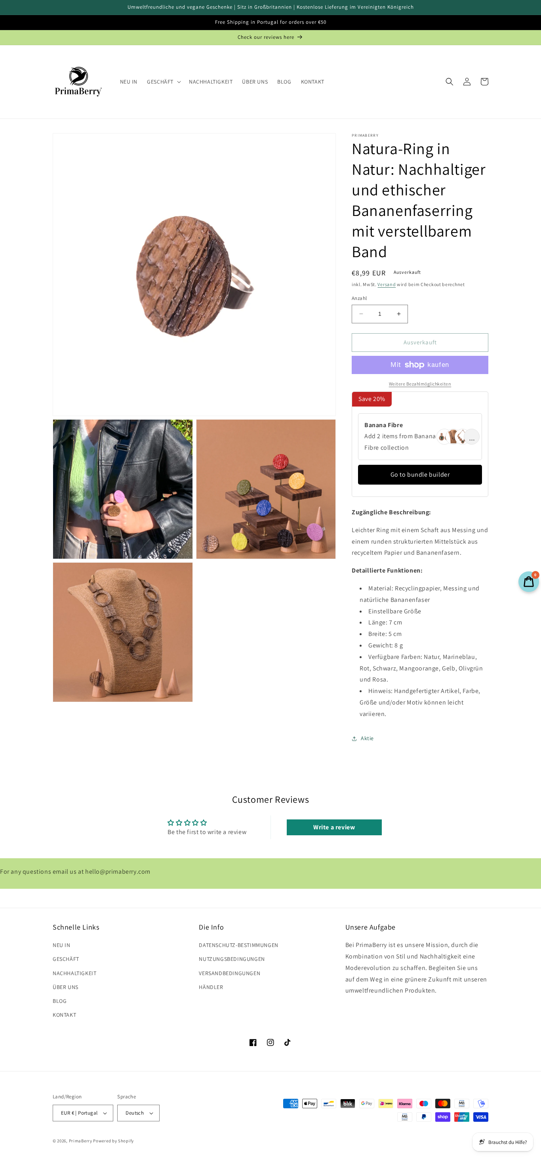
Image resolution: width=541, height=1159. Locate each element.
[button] (163, 81)
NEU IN (61, 945)
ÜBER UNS (65, 987)
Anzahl (359, 298)
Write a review (334, 827)
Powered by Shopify (113, 1141)
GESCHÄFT (66, 958)
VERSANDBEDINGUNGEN (229, 973)
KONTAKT (64, 1014)
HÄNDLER (211, 987)
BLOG (60, 1000)
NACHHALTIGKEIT (74, 973)
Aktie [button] (367, 738)
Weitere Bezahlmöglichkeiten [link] (420, 384)
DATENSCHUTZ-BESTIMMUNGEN (238, 945)
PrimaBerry (80, 1141)
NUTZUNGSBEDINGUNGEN (232, 958)
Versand (386, 284)
